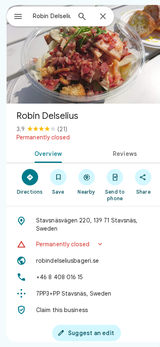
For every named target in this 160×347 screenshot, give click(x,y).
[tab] (46, 153)
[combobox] (52, 16)
